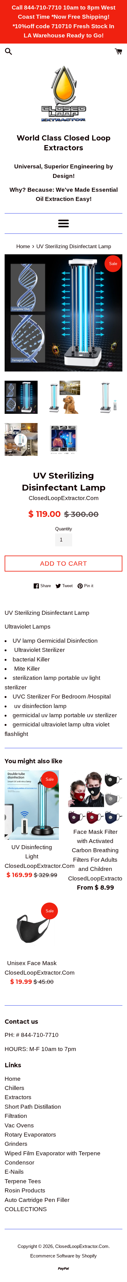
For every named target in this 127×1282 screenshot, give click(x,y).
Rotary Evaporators (30, 1134)
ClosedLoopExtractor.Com (82, 1246)
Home (13, 1079)
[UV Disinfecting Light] (32, 805)
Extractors (18, 1097)
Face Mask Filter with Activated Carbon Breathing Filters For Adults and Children (95, 850)
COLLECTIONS (26, 1209)
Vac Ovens (19, 1125)
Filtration (16, 1116)
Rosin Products (25, 1190)
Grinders (16, 1144)
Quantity (63, 528)
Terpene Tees (23, 1181)
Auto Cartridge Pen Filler (37, 1200)
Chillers (14, 1088)
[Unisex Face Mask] (32, 929)
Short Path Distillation (33, 1106)
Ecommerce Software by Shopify (63, 1255)
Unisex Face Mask (32, 963)
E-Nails (14, 1171)
